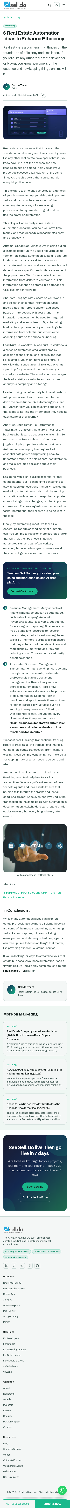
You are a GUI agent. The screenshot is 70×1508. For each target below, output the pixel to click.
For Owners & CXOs (13, 1361)
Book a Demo (35, 1186)
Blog (5, 1443)
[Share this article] (43, 95)
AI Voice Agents (11, 1305)
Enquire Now (52, 1504)
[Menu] (64, 5)
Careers (7, 1410)
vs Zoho (7, 1372)
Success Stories (12, 1449)
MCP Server (9, 1311)
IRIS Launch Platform (14, 1288)
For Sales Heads (12, 1355)
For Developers (11, 1338)
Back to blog (13, 17)
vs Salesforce (10, 1366)
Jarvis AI (7, 1300)
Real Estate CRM (12, 1283)
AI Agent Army (10, 1316)
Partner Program (11, 1421)
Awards (7, 1399)
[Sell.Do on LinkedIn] (6, 1266)
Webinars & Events (13, 1466)
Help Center (9, 1471)
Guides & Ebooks (12, 1460)
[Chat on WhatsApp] (62, 1490)
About (6, 1388)
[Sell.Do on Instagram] (37, 1266)
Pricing (6, 1322)
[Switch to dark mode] (57, 5)
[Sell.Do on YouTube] (22, 1266)
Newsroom (8, 1394)
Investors (8, 1405)
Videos (7, 1455)
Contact (7, 1427)
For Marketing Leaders (14, 1349)
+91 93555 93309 (19, 1504)
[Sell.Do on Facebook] (30, 1266)
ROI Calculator (11, 1477)
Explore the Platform (35, 1197)
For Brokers (9, 1344)
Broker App (9, 1294)
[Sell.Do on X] (14, 1266)
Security (7, 1416)
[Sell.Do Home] (15, 5)
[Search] (49, 5)
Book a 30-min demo (22, 591)
